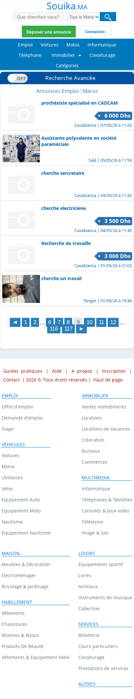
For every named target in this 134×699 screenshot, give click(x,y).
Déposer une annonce (48, 31)
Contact (11, 380)
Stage (8, 429)
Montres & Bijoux (20, 635)
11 (101, 322)
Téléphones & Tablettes (107, 500)
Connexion (95, 31)
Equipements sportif (100, 564)
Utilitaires (12, 477)
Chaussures (14, 624)
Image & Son (95, 533)
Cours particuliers (97, 646)
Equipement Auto (21, 500)
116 (54, 329)
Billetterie (89, 635)
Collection (89, 608)
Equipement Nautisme (26, 533)
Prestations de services (103, 668)
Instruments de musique (105, 597)
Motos (8, 466)
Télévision (92, 522)
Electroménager (19, 575)
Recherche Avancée (70, 78)
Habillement (17, 602)
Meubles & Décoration (26, 564)
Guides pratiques (22, 371)
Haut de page (108, 380)
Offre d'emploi (17, 407)
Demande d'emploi (22, 418)
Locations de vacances (106, 429)
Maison (11, 553)
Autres (86, 684)
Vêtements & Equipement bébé (36, 657)
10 (89, 322)
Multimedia (96, 478)
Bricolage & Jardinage (25, 586)
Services (88, 624)
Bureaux (91, 451)
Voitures (11, 455)
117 (68, 329)
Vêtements (13, 613)
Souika (67, 6)
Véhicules (13, 444)
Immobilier (95, 396)
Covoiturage (91, 657)
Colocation (93, 440)
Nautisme (12, 522)
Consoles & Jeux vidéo (105, 511)
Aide (57, 371)
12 (113, 322)
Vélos (7, 488)
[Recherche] (108, 17)
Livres (84, 575)
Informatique (96, 488)
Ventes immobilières (104, 407)
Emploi (10, 396)
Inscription (114, 371)
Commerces (94, 462)
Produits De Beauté (23, 646)
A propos (82, 371)
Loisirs (86, 553)
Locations (92, 418)
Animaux (88, 586)
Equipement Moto (21, 511)
